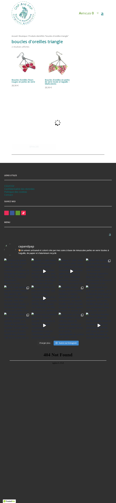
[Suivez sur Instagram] (6, 213)
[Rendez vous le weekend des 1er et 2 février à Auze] (44, 325)
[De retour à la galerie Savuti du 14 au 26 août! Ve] (17, 271)
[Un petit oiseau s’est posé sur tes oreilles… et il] (99, 298)
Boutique (23, 36)
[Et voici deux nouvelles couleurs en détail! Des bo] (99, 325)
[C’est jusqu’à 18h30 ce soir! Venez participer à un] (17, 325)
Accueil (15, 36)
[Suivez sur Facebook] (12, 213)
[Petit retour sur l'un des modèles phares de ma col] (72, 325)
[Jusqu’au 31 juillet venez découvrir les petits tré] (72, 271)
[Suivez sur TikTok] (23, 213)
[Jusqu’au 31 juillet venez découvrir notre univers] (44, 271)
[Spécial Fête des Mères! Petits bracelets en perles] (99, 271)
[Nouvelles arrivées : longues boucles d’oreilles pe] (72, 298)
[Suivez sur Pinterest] (18, 213)
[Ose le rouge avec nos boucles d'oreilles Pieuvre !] (17, 298)
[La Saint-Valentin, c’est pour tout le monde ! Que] (44, 298)
